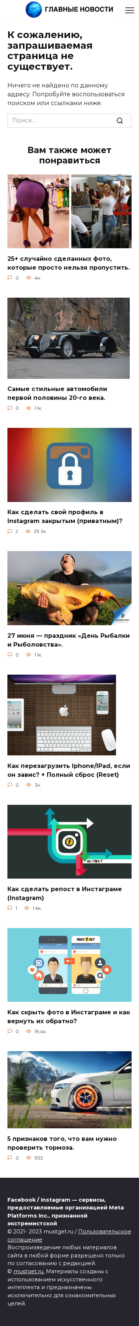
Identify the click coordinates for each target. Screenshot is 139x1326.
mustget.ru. (28, 1271)
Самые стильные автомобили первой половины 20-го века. (57, 393)
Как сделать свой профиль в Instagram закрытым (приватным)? (64, 516)
